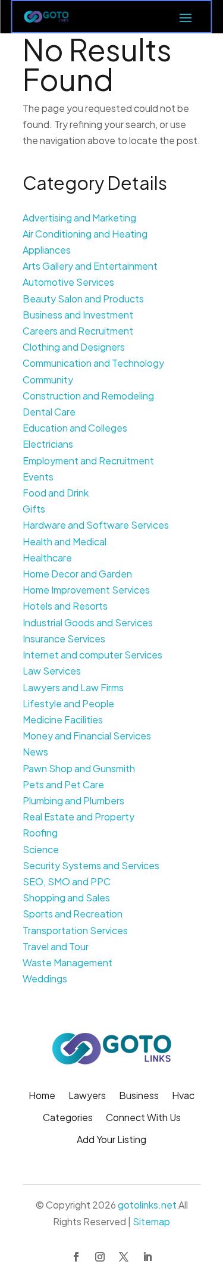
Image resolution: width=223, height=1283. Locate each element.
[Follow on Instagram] (99, 1256)
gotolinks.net (147, 1204)
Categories (68, 1118)
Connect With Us (143, 1118)
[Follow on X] (123, 1256)
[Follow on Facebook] (76, 1256)
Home (42, 1096)
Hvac (183, 1096)
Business (139, 1096)
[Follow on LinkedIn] (147, 1256)
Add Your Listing (111, 1140)
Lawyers (87, 1096)
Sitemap (151, 1221)
